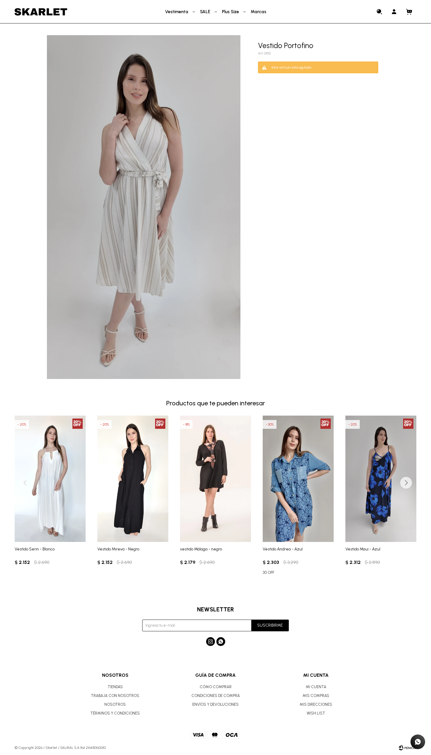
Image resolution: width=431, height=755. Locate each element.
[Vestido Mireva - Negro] (132, 479)
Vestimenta (176, 11)
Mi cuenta (316, 687)
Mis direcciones (316, 704)
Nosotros (115, 704)
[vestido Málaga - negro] (215, 479)
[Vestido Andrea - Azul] (298, 479)
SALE (205, 11)
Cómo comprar (216, 687)
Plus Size (230, 11)
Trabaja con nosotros (115, 695)
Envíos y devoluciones (215, 704)
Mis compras (316, 695)
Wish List (316, 713)
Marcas (258, 11)
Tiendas (115, 687)
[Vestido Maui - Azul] (380, 479)
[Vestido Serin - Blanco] (50, 479)
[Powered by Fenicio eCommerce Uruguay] (407, 747)
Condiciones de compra (215, 695)
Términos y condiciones (115, 713)
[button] (379, 11)
